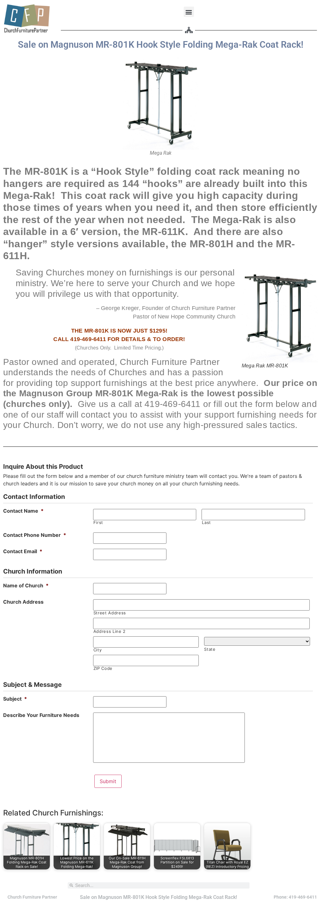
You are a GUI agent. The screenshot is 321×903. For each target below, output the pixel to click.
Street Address (109, 613)
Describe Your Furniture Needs (41, 715)
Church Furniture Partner (32, 897)
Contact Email (22, 551)
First (98, 523)
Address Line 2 (109, 631)
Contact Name (23, 510)
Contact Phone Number (34, 534)
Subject (15, 698)
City (97, 650)
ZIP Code (103, 668)
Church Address (23, 601)
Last (206, 523)
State (209, 649)
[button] (189, 12)
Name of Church (26, 585)
